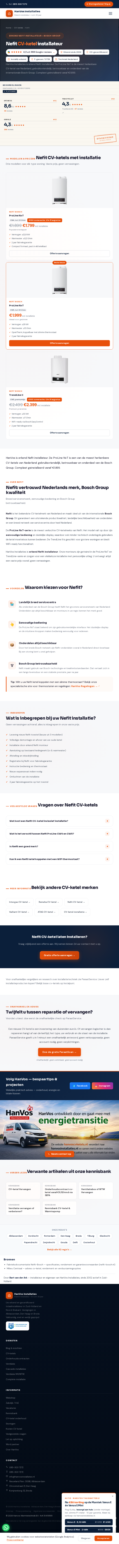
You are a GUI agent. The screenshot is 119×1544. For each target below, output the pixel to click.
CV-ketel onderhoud (16, 1418)
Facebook (82, 1085)
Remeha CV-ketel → (49, 902)
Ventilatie (10, 1364)
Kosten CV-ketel (14, 1429)
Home (8, 28)
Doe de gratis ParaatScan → (59, 1052)
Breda (79, 1236)
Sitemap (9, 1511)
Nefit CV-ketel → (76, 902)
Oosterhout (89, 1242)
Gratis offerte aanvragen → (59, 955)
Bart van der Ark (18, 1277)
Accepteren (103, 1538)
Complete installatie (16, 1379)
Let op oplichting (14, 1439)
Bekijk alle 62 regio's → (59, 1249)
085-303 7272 (20, 4)
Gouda (64, 1242)
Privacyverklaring (23, 1511)
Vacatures (11, 1408)
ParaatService (89, 979)
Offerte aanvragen (59, 253)
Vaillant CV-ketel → (19, 912)
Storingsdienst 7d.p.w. (100, 4)
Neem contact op (61, 1154)
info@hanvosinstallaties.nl (22, 1476)
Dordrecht (33, 1236)
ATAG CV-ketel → (47, 912)
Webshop (10, 1398)
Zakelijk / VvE (12, 1403)
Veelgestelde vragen (16, 1434)
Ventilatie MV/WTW (15, 1374)
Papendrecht (30, 1242)
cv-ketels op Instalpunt (61, 983)
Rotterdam (49, 1236)
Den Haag (65, 1236)
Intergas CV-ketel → (19, 902)
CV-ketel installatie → (75, 912)
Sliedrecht (105, 1236)
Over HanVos (12, 1449)
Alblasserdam (16, 1236)
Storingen (10, 1423)
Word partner (12, 1444)
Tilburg (90, 1236)
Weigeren (85, 1538)
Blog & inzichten (14, 1348)
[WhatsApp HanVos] (6, 1527)
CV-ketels (18, 28)
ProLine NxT (64, 64)
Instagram (104, 1085)
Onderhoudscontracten (17, 1358)
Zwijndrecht (49, 1242)
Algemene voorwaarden (44, 1511)
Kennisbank (11, 1413)
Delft (75, 1242)
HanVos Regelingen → (84, 686)
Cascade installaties (16, 1369)
